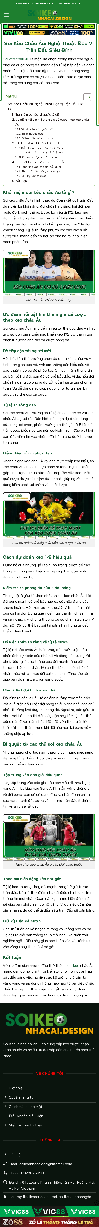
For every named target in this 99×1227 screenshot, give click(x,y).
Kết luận (21, 181)
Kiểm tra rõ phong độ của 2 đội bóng (44, 148)
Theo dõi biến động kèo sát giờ (41, 171)
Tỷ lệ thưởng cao (32, 133)
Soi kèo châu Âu (16, 59)
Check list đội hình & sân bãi (40, 157)
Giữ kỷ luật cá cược (34, 176)
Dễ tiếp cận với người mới (37, 129)
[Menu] (6, 15)
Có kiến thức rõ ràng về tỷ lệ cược (43, 152)
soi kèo (73, 965)
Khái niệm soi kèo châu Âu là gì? (36, 114)
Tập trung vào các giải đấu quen (41, 166)
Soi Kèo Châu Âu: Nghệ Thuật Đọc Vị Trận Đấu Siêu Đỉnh (46, 106)
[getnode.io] (49, 15)
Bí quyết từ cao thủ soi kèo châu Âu (40, 162)
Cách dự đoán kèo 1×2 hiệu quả (37, 143)
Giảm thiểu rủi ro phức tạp (38, 138)
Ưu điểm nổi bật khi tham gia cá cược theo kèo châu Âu (52, 122)
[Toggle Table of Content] (85, 97)
